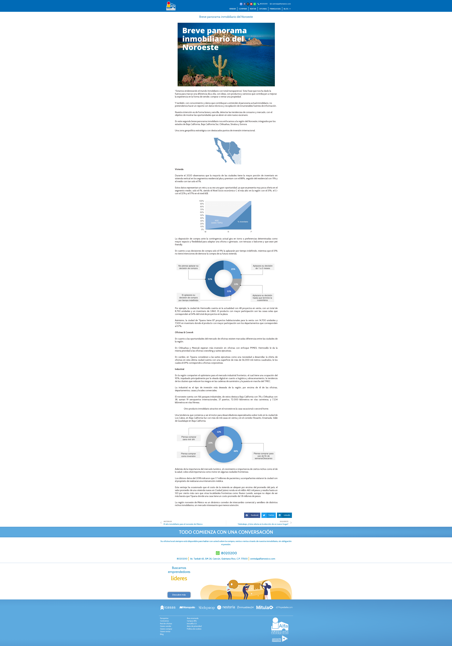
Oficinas (263, 9)
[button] (252, 515)
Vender (232, 9)
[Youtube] (251, 4)
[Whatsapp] (254, 4)
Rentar (253, 9)
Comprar (243, 9)
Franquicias (275, 9)
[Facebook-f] (244, 4)
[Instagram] (247, 4)
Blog (286, 9)
